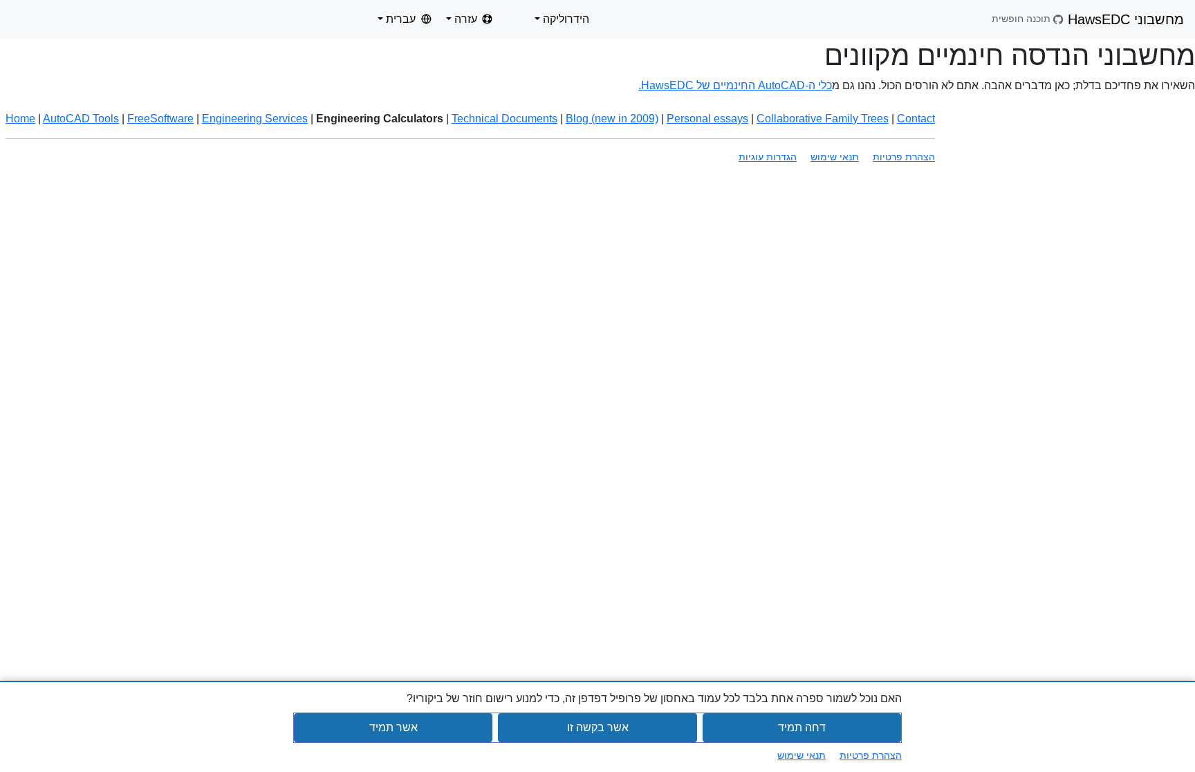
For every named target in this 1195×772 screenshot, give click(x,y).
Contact (916, 118)
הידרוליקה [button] (564, 19)
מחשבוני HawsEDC (1126, 19)
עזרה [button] (464, 19)
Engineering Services (255, 118)
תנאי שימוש (834, 156)
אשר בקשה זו (598, 727)
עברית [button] (399, 19)
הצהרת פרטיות (904, 156)
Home (20, 118)
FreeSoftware (160, 118)
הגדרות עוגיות (768, 156)
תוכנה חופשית (1021, 19)
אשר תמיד (393, 727)
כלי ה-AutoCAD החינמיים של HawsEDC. (735, 85)
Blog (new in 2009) (612, 118)
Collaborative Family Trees (823, 118)
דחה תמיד (802, 727)
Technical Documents (504, 118)
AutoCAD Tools (81, 118)
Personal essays (707, 118)
